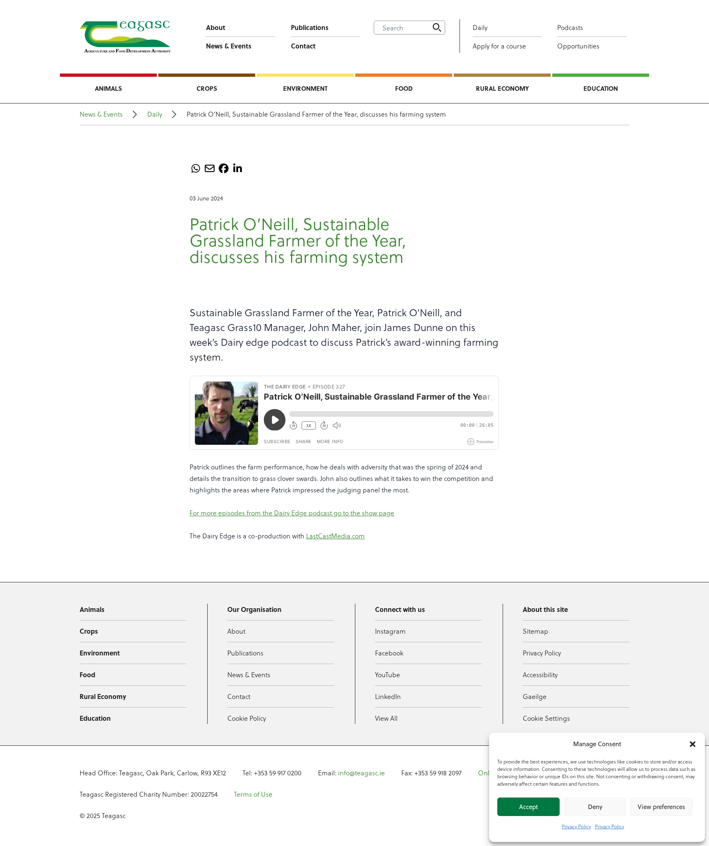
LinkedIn (388, 696)
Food (404, 88)
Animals (108, 88)
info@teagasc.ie (361, 772)
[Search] (437, 27)
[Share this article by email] (210, 168)
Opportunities (578, 46)
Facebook (389, 652)
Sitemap (535, 631)
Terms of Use (253, 794)
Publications (310, 27)
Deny (595, 806)
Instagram (390, 631)
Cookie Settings (546, 718)
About (215, 27)
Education (600, 88)
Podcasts (570, 27)
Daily (480, 27)
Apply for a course (499, 46)
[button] (692, 744)
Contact (303, 46)
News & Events (229, 46)
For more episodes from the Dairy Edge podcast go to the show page (292, 512)
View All (386, 718)
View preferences (661, 806)
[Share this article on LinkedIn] (237, 168)
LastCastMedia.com (335, 535)
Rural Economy (502, 88)
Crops (207, 88)
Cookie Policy (246, 718)
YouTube (387, 674)
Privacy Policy (576, 826)
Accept (528, 806)
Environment (305, 88)
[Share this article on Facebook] (223, 168)
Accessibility (540, 674)
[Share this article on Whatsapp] (196, 168)
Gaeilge (535, 696)
